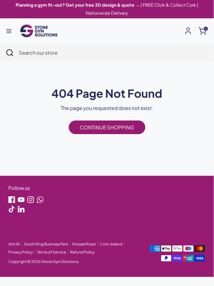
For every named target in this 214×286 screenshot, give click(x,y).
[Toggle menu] (8, 31)
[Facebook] (11, 199)
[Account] (188, 29)
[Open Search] (9, 52)
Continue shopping (107, 127)
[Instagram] (30, 199)
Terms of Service (51, 252)
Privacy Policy (20, 252)
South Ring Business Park (46, 244)
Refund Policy (82, 252)
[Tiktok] (11, 209)
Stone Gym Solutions (59, 261)
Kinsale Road (83, 244)
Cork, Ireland (111, 244)
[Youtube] (21, 199)
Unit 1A (14, 244)
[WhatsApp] (40, 199)
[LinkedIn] (21, 209)
